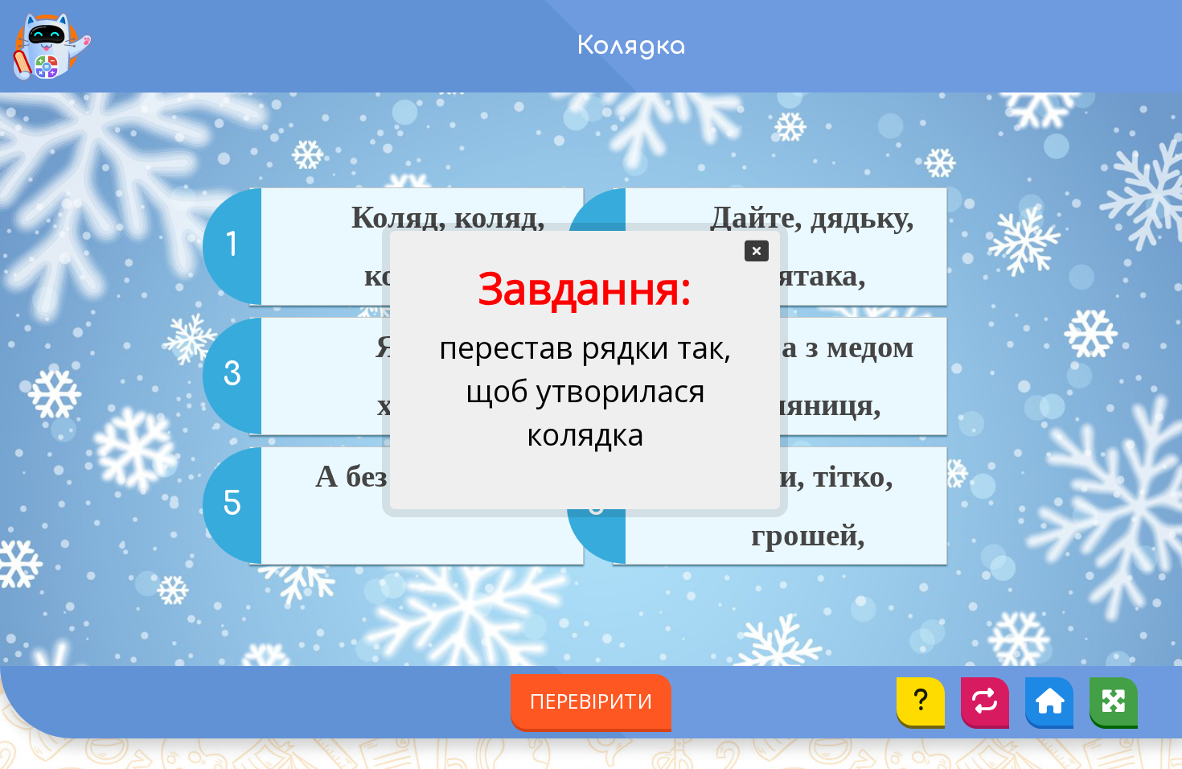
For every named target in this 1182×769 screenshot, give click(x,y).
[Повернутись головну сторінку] (1049, 701)
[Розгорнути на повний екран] (1114, 701)
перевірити (591, 700)
